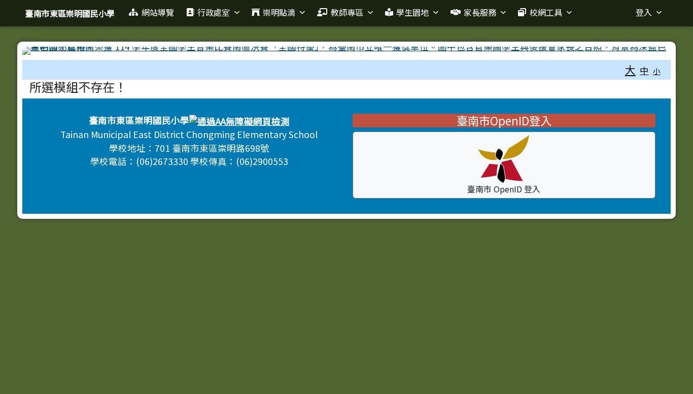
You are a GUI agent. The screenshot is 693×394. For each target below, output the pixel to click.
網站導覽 (158, 12)
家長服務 (480, 12)
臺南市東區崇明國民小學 (70, 13)
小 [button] (657, 70)
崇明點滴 (279, 12)
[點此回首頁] (346, 51)
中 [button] (644, 70)
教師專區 (347, 12)
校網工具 (546, 12)
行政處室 (213, 12)
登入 (644, 12)
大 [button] (630, 69)
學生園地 (412, 12)
